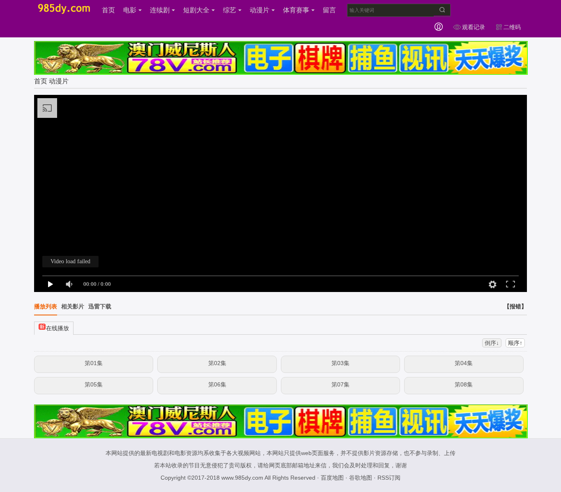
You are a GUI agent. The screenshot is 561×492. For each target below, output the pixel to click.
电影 (129, 10)
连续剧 (160, 10)
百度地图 (332, 477)
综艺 (229, 10)
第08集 (464, 384)
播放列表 (45, 306)
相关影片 (72, 306)
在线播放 (57, 328)
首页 (108, 10)
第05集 (94, 384)
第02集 (217, 363)
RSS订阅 (388, 477)
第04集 (464, 363)
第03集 (340, 363)
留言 (329, 10)
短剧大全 (196, 10)
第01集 (94, 363)
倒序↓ (492, 343)
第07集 (340, 384)
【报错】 (515, 306)
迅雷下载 (99, 306)
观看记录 (473, 27)
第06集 (217, 384)
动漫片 (259, 10)
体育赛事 (296, 10)
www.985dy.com (242, 477)
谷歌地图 (360, 477)
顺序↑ (515, 343)
